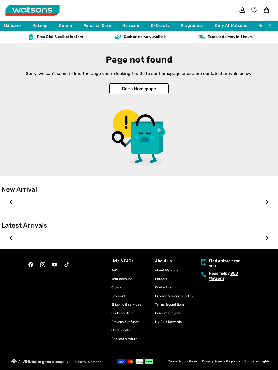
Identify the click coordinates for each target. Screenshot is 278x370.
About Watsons (166, 270)
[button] (14, 26)
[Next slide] (267, 202)
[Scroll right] (271, 26)
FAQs (115, 270)
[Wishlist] (254, 10)
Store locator (121, 330)
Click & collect (122, 313)
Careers (161, 279)
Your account (121, 279)
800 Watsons (223, 276)
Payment (118, 296)
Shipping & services (126, 304)
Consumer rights (168, 313)
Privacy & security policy (174, 296)
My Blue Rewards (168, 322)
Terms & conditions (169, 304)
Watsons (94, 362)
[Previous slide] (11, 202)
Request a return (124, 339)
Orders (116, 287)
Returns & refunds (125, 322)
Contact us (163, 287)
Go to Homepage (139, 88)
